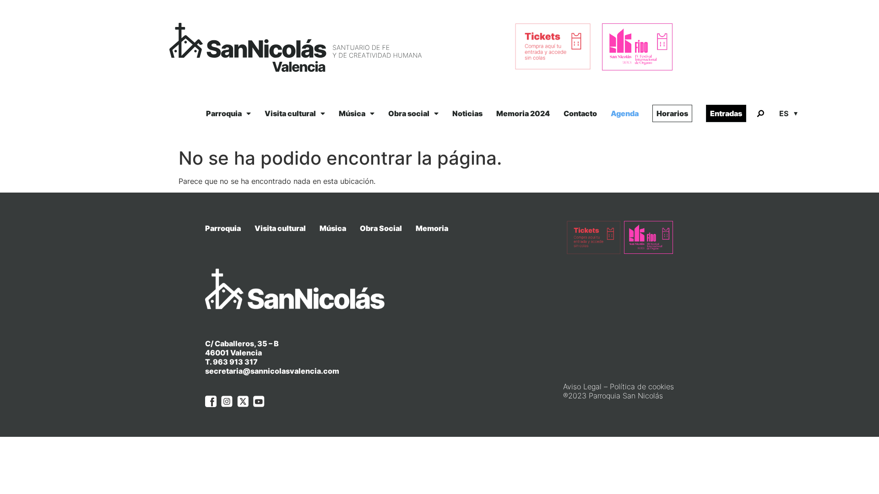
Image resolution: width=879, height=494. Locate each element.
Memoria (432, 228)
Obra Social (381, 228)
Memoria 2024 (523, 113)
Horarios (672, 113)
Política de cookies (642, 386)
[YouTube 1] (259, 401)
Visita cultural (290, 113)
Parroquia (224, 113)
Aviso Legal (582, 386)
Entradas (726, 113)
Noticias (467, 113)
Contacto (580, 113)
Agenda (625, 113)
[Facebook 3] (211, 401)
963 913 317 (235, 361)
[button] (760, 113)
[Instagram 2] (227, 401)
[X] (243, 401)
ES (783, 113)
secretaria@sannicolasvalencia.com (272, 371)
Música (352, 113)
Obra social (408, 113)
